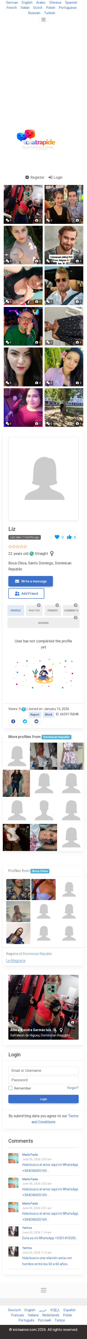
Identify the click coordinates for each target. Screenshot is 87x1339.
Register (36, 177)
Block (48, 714)
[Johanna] (70, 756)
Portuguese (68, 7)
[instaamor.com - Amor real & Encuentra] (37, 140)
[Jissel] (43, 911)
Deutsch (14, 1310)
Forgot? (73, 1088)
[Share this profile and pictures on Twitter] (25, 721)
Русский (44, 1320)
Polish (50, 7)
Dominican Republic (56, 737)
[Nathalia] (69, 933)
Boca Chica (40, 871)
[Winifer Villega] (18, 911)
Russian (34, 13)
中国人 (55, 1310)
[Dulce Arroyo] (69, 911)
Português (26, 1320)
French (12, 7)
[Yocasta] (70, 837)
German (12, 2)
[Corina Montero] (18, 933)
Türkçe (60, 1320)
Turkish (49, 13)
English (27, 2)
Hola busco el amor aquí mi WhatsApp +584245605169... (50, 1163)
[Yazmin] (16, 783)
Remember (22, 1088)
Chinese (55, 2)
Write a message (34, 581)
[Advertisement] (43, 69)
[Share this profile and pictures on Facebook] (13, 721)
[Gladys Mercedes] (18, 889)
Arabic (41, 2)
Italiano (33, 1315)
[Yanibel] (43, 783)
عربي (42, 1310)
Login (57, 177)
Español (69, 1310)
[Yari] (43, 889)
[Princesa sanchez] (16, 756)
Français (17, 1315)
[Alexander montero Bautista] (43, 810)
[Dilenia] (16, 837)
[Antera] (16, 810)
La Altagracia (15, 960)
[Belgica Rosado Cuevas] (70, 783)
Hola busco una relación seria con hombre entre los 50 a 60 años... (47, 1256)
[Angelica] (70, 810)
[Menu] (43, 19)
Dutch (37, 7)
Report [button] (34, 714)
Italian (25, 7)
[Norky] (43, 756)
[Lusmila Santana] (43, 933)
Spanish (71, 2)
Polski (67, 1315)
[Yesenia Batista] (43, 837)
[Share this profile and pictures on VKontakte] (36, 721)
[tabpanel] (43, 580)
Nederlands (50, 1315)
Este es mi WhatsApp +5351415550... (50, 1233)
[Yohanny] (69, 889)
